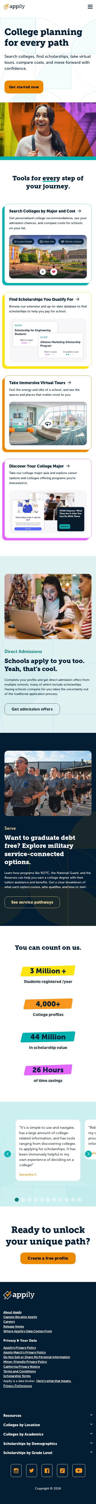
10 (73, 1199)
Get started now (24, 87)
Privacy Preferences (17, 1385)
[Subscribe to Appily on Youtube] (78, 1470)
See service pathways (32, 902)
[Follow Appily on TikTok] (62, 1470)
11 (79, 1199)
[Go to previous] (7, 1154)
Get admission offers (32, 709)
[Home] (14, 7)
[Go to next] (88, 1154)
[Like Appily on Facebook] (47, 1470)
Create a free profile (48, 1258)
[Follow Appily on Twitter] (31, 1470)
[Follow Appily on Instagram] (16, 1470)
